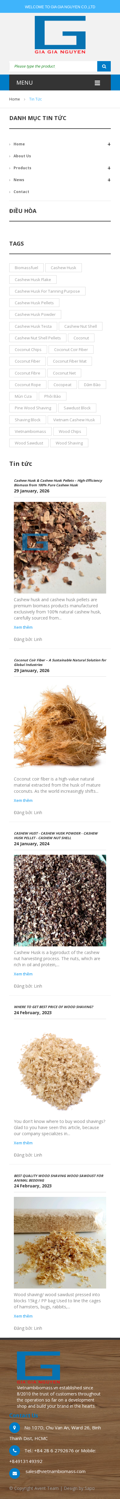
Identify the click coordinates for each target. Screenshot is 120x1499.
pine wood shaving (33, 408)
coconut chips (28, 349)
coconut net (64, 373)
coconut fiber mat (69, 361)
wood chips (70, 431)
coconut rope (28, 384)
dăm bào (92, 384)
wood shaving (69, 443)
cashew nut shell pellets (38, 338)
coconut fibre (27, 373)
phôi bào (52, 396)
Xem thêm (23, 627)
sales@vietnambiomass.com (56, 1471)
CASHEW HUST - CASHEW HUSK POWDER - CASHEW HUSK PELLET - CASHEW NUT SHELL (56, 835)
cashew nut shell (80, 326)
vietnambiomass (30, 431)
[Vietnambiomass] (60, 35)
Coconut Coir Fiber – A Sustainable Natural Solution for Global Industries (60, 662)
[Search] (96, 66)
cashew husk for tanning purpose (47, 291)
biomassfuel (26, 267)
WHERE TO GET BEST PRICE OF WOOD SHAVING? (53, 1006)
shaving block (28, 419)
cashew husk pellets (34, 302)
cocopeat (62, 384)
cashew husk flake (33, 279)
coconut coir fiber (71, 349)
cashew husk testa (33, 326)
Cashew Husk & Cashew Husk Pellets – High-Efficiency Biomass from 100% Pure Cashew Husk (58, 482)
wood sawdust (29, 443)
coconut (81, 338)
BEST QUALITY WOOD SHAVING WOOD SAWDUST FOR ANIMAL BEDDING (58, 1178)
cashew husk (63, 267)
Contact (21, 191)
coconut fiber (27, 361)
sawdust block (77, 408)
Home (14, 99)
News (19, 179)
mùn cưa (23, 396)
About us (22, 156)
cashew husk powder (35, 314)
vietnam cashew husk (74, 419)
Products (22, 167)
